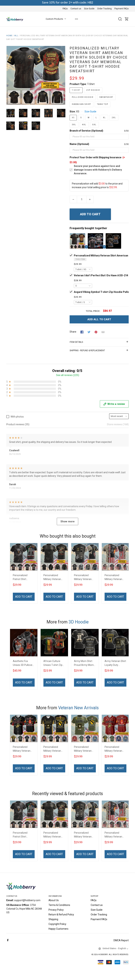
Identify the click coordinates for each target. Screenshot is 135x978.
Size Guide (89, 8)
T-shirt (91, 84)
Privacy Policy (56, 909)
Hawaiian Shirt (81, 104)
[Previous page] (9, 75)
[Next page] (62, 75)
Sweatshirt (106, 97)
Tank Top (102, 104)
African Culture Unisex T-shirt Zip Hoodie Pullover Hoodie (52, 663)
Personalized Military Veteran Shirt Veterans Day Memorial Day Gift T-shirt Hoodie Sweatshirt (84, 577)
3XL (74, 125)
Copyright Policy (57, 924)
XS (77, 111)
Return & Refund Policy (61, 914)
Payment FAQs (121, 8)
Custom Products (54, 19)
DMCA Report (121, 940)
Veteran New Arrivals (78, 707)
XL (104, 118)
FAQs (65, 8)
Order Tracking (104, 8)
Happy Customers (58, 928)
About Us (54, 900)
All (16, 36)
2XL (114, 118)
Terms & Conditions (59, 905)
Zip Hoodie (93, 90)
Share (73, 331)
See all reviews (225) (67, 375)
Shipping (53, 919)
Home (9, 36)
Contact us (75, 8)
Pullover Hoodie (83, 97)
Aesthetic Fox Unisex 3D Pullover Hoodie (23, 663)
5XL (94, 125)
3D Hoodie (79, 622)
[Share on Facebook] (82, 331)
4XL (84, 125)
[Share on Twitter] (89, 331)
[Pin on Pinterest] (96, 331)
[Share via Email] (103, 331)
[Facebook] (7, 940)
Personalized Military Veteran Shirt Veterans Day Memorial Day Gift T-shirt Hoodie (115, 577)
